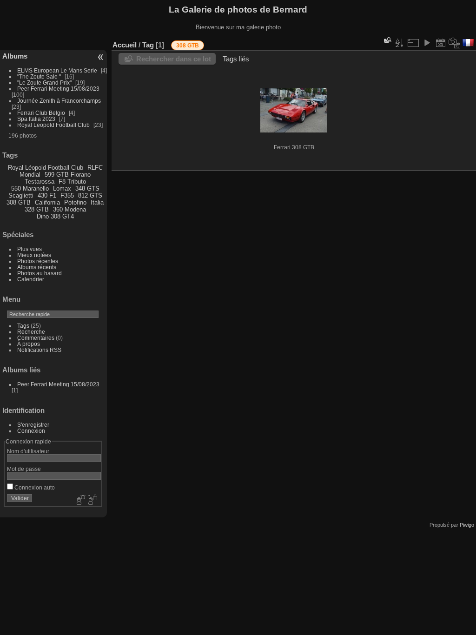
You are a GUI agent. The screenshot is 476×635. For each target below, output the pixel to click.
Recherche (31, 332)
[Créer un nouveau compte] (80, 500)
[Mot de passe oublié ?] (92, 500)
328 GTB (37, 209)
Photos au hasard (39, 273)
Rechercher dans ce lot (173, 59)
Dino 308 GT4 (55, 216)
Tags (23, 326)
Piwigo (467, 525)
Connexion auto (34, 487)
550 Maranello (30, 188)
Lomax (62, 188)
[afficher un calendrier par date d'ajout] (441, 43)
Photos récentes (37, 261)
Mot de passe (24, 469)
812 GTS (90, 195)
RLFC (95, 167)
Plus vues (29, 249)
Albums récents (36, 267)
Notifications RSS (39, 350)
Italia (97, 202)
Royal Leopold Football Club (54, 125)
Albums (14, 56)
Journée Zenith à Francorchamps (59, 101)
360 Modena (69, 209)
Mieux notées (34, 255)
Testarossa (39, 181)
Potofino (75, 202)
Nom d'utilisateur (28, 451)
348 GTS (87, 188)
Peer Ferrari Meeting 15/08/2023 (58, 89)
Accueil (124, 45)
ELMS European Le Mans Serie (58, 70)
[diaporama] (427, 43)
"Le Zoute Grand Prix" (44, 82)
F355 (67, 195)
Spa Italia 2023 (36, 119)
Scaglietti (20, 195)
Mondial (30, 174)
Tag (148, 45)
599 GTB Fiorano (68, 174)
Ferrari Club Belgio (41, 113)
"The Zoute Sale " (39, 76)
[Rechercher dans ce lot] (387, 40)
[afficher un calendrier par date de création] (455, 43)
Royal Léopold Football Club (45, 167)
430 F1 (47, 195)
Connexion (31, 431)
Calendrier (30, 279)
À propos (28, 344)
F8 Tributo (72, 181)
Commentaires (35, 338)
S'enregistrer (33, 425)
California (47, 202)
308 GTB (19, 202)
